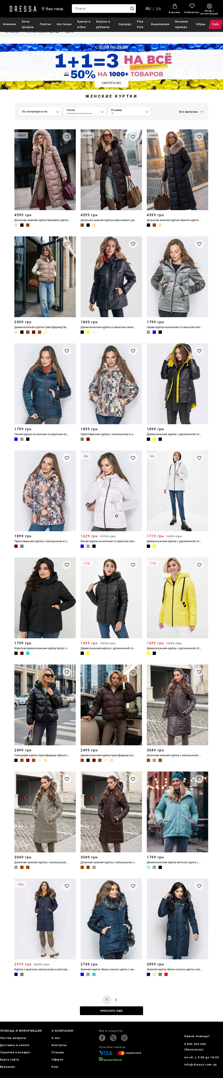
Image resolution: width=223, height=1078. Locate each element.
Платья (45, 24)
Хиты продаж (28, 24)
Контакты (59, 1045)
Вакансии (7, 1066)
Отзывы (58, 1052)
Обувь (201, 24)
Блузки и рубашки (103, 24)
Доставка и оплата (15, 1045)
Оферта (57, 1059)
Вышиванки (160, 24)
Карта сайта (9, 1059)
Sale (216, 24)
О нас (56, 1038)
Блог (55, 1066)
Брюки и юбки (83, 24)
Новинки (9, 24)
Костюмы (64, 24)
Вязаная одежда (181, 24)
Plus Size (140, 24)
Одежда (125, 24)
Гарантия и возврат (15, 1052)
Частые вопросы (13, 1038)
